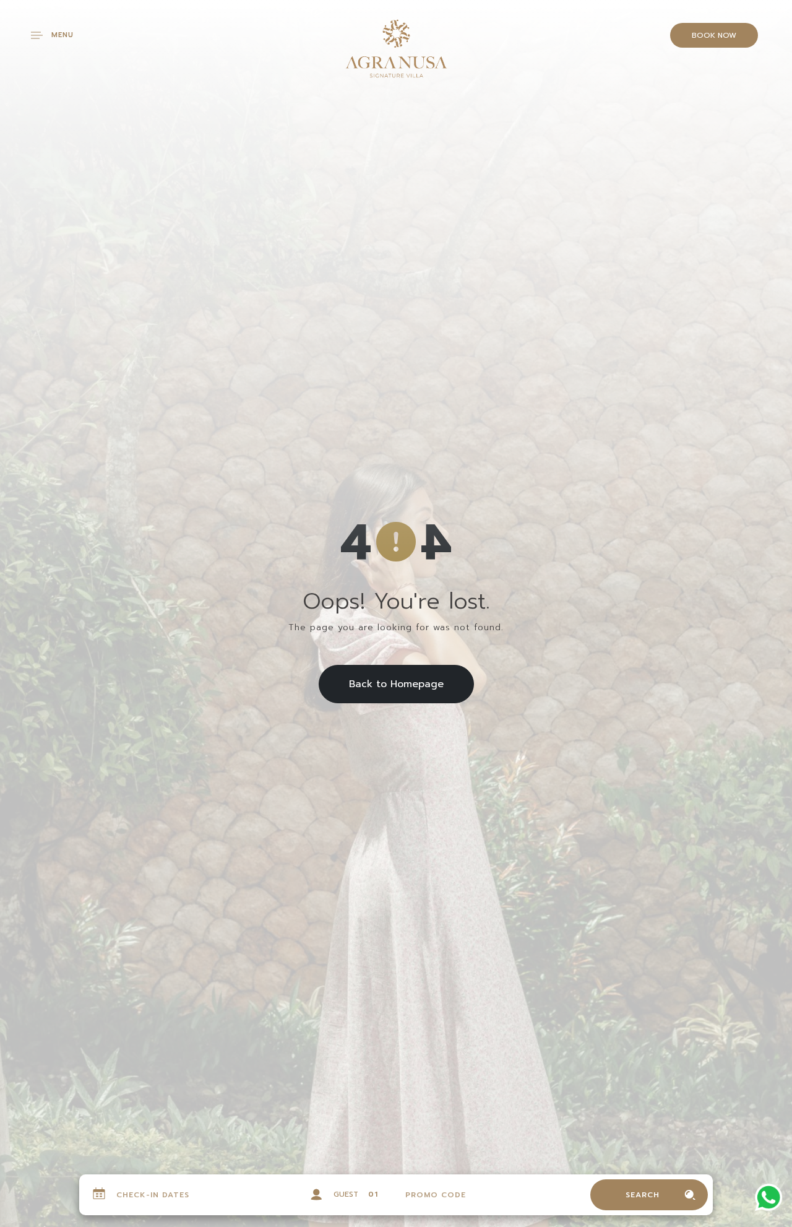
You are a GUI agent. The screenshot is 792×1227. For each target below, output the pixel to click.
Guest (346, 1194)
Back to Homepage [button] (396, 684)
